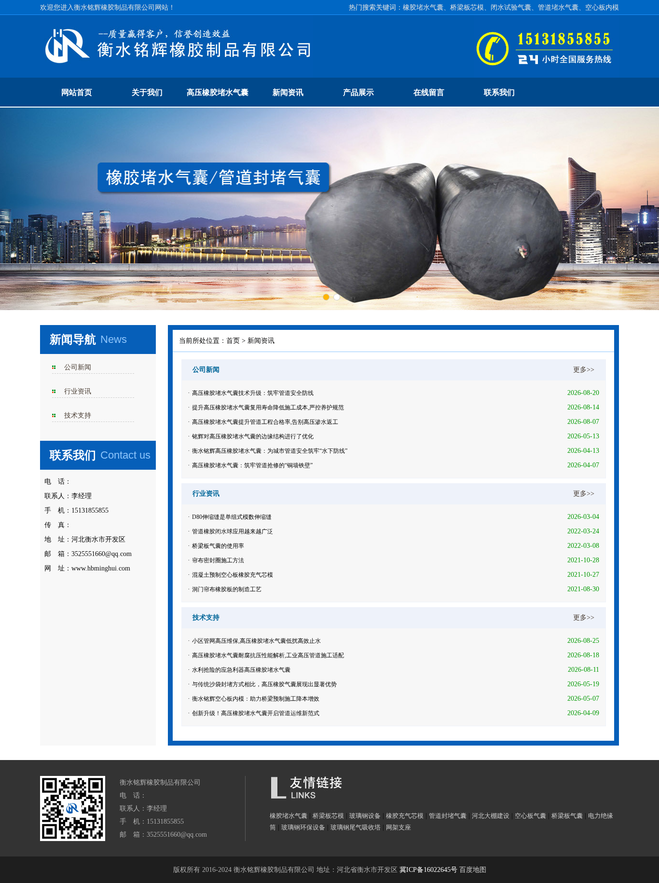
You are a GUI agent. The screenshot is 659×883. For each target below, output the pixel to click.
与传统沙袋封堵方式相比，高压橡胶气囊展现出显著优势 (264, 684)
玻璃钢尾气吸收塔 (355, 827)
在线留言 (428, 92)
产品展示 (358, 92)
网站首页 (76, 92)
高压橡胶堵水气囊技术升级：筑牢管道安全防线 (253, 393)
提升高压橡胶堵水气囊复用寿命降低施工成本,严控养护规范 (268, 407)
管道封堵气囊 (448, 815)
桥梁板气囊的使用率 (218, 546)
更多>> (583, 369)
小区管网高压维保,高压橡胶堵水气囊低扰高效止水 (256, 641)
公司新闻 (77, 367)
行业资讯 (77, 391)
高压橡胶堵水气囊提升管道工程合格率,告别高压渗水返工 (265, 422)
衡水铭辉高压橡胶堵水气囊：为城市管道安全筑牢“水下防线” (269, 451)
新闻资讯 (288, 92)
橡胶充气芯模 (405, 815)
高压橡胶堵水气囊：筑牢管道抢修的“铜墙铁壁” (252, 465)
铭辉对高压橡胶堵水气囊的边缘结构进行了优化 (253, 436)
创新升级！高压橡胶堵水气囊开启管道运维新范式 (255, 713)
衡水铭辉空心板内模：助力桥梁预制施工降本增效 (255, 698)
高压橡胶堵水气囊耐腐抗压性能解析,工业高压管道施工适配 (268, 655)
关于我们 (147, 92)
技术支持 (77, 415)
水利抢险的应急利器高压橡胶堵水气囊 (241, 669)
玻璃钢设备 (365, 815)
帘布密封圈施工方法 (218, 560)
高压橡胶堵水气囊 (217, 92)
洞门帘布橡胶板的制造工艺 (226, 589)
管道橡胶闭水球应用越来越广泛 (232, 531)
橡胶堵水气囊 (288, 815)
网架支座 (398, 827)
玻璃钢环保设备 (303, 827)
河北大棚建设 (490, 815)
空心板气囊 (530, 815)
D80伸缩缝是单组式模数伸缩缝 (232, 517)
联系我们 (499, 92)
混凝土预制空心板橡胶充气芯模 (232, 574)
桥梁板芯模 (328, 815)
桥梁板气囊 (567, 815)
